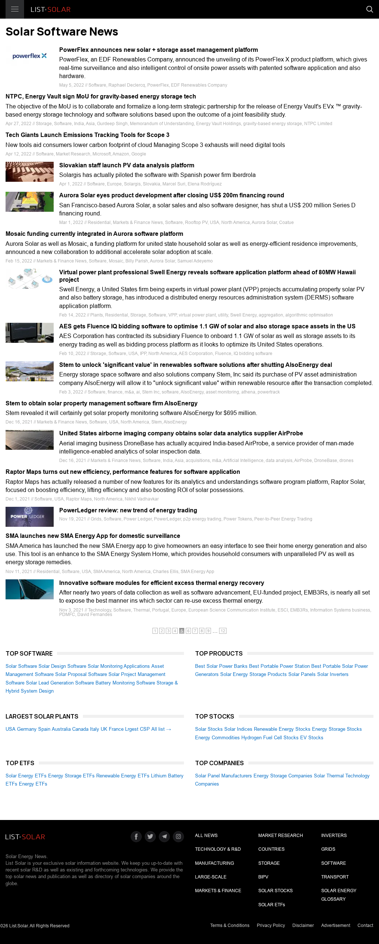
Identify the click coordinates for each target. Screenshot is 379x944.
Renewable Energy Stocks (282, 729)
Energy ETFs (33, 784)
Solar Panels (302, 674)
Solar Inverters (333, 674)
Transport (335, 877)
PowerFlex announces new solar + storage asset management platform (158, 50)
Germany (27, 729)
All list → (161, 729)
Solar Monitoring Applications (119, 666)
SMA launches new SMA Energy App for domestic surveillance (93, 536)
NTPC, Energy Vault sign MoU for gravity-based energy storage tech (101, 96)
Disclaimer (303, 925)
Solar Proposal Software (81, 674)
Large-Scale (211, 877)
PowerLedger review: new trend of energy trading (128, 510)
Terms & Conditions (229, 925)
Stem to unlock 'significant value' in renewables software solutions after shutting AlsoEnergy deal (195, 365)
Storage (269, 863)
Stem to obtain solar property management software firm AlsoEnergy (102, 403)
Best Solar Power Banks (221, 666)
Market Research (280, 835)
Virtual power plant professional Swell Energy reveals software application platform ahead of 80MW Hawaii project (207, 275)
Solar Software (21, 666)
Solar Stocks (209, 729)
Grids (328, 849)
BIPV (263, 877)
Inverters (334, 835)
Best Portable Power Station (279, 666)
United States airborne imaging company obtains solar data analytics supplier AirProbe (181, 433)
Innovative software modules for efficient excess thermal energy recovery (161, 583)
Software (333, 863)
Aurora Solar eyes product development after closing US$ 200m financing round (171, 195)
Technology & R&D (218, 849)
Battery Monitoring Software (125, 683)
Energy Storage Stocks (337, 729)
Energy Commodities (217, 737)
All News (206, 835)
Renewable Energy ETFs (123, 776)
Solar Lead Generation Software (60, 683)
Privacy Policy (271, 925)
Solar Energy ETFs (26, 776)
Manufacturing (214, 863)
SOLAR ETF (271, 904)
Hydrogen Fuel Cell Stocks (270, 737)
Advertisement (335, 925)
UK (104, 729)
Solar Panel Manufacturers (223, 776)
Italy (94, 729)
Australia (61, 729)
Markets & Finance (218, 890)
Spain (44, 729)
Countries (271, 849)
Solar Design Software (62, 666)
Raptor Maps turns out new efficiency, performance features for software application (123, 472)
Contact (365, 925)
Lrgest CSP (137, 729)
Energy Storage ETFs (71, 776)
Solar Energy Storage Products (253, 674)
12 (223, 631)
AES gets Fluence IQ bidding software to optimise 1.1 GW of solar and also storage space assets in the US (207, 326)
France (116, 729)
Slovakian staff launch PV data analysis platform (126, 165)
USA (11, 729)
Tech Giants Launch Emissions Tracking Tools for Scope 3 (88, 135)
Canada (80, 729)
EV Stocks (311, 737)
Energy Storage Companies (283, 776)
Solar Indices (238, 729)
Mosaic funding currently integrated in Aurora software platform (94, 234)
